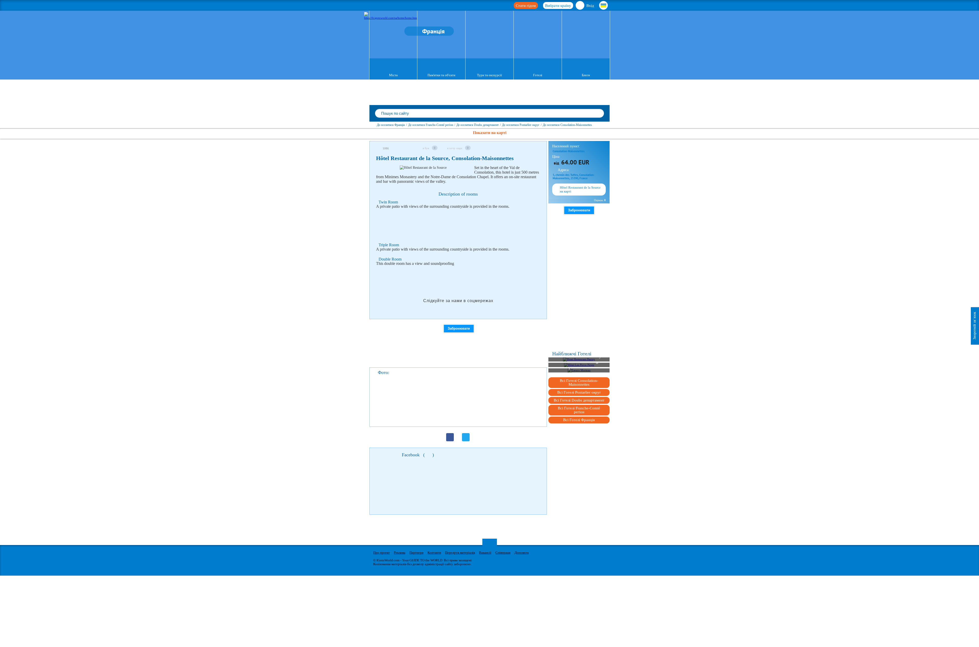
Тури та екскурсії (489, 75)
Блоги (586, 75)
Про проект (381, 552)
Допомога (521, 552)
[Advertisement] (469, 225)
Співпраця (502, 552)
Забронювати (459, 328)
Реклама (399, 552)
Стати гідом (526, 6)
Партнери (416, 552)
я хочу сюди (454, 148)
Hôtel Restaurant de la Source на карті (580, 189)
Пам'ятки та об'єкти (441, 75)
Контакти (434, 552)
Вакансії (485, 552)
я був (426, 148)
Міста (393, 75)
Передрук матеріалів (460, 552)
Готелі (537, 75)
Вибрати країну (558, 6)
